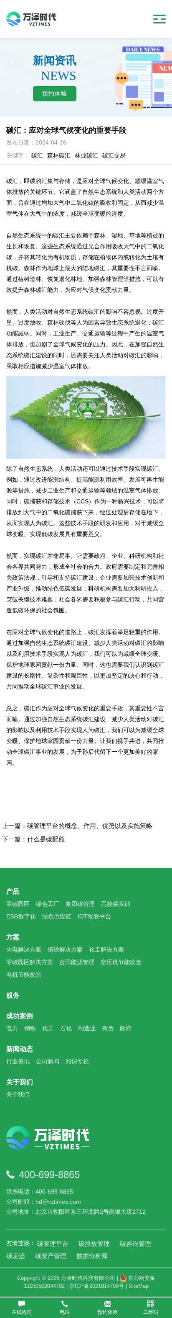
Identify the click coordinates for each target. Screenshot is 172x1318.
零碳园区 (18, 903)
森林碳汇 (59, 155)
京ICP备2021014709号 (96, 1286)
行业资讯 (18, 1061)
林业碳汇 (86, 155)
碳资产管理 (50, 1255)
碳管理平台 (52, 1243)
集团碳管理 (80, 903)
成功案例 (19, 1015)
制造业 (87, 1028)
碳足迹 (15, 1255)
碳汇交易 (114, 155)
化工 (48, 1028)
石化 (66, 1028)
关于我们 (19, 1082)
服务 (13, 995)
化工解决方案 (106, 949)
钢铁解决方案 (65, 949)
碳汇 (37, 155)
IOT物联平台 (94, 916)
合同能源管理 (76, 962)
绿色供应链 (56, 916)
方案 (13, 937)
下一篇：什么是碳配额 (33, 839)
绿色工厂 (47, 903)
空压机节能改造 (121, 962)
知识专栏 (77, 1061)
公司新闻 (47, 1061)
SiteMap (139, 1286)
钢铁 (30, 1028)
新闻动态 (19, 1048)
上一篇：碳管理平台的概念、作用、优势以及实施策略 (77, 825)
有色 (108, 1028)
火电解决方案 (23, 949)
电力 (12, 1028)
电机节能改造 (23, 974)
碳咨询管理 (135, 1243)
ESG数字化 (21, 916)
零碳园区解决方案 (29, 962)
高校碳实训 (115, 903)
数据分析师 (92, 1255)
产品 (13, 891)
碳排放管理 (94, 1243)
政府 (126, 1028)
